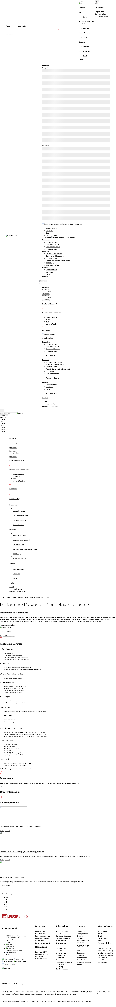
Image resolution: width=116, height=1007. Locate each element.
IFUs (47, 233)
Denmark (86, 28)
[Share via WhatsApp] (6, 909)
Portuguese (99, 16)
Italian (103, 14)
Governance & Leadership (55, 256)
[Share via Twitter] (7, 900)
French (103, 11)
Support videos (51, 228)
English (97, 11)
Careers (45, 267)
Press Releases (51, 258)
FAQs (48, 274)
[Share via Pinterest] (6, 907)
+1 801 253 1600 (11, 942)
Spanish (106, 16)
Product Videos (51, 249)
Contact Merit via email (14, 950)
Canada (85, 37)
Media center (50, 404)
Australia (86, 46)
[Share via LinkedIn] (6, 904)
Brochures (49, 231)
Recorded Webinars (53, 247)
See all (81, 59)
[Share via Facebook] (7, 902)
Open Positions (51, 269)
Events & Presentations (54, 253)
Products (45, 65)
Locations (49, 272)
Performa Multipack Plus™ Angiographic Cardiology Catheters (22, 851)
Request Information (7, 625)
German (98, 14)
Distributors (10, 955)
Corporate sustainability (50, 406)
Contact (45, 276)
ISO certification (51, 235)
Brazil (85, 56)
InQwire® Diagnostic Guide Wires (12, 877)
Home (2, 597)
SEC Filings (50, 263)
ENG (97, 1)
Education (46, 240)
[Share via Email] (7, 897)
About (44, 401)
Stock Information (52, 265)
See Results (4, 415)
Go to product (5, 831)
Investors (45, 251)
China (85, 17)
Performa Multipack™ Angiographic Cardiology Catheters (20, 826)
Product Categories (13, 597)
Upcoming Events (52, 242)
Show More (46, 293)
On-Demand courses (53, 244)
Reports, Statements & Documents (58, 260)
